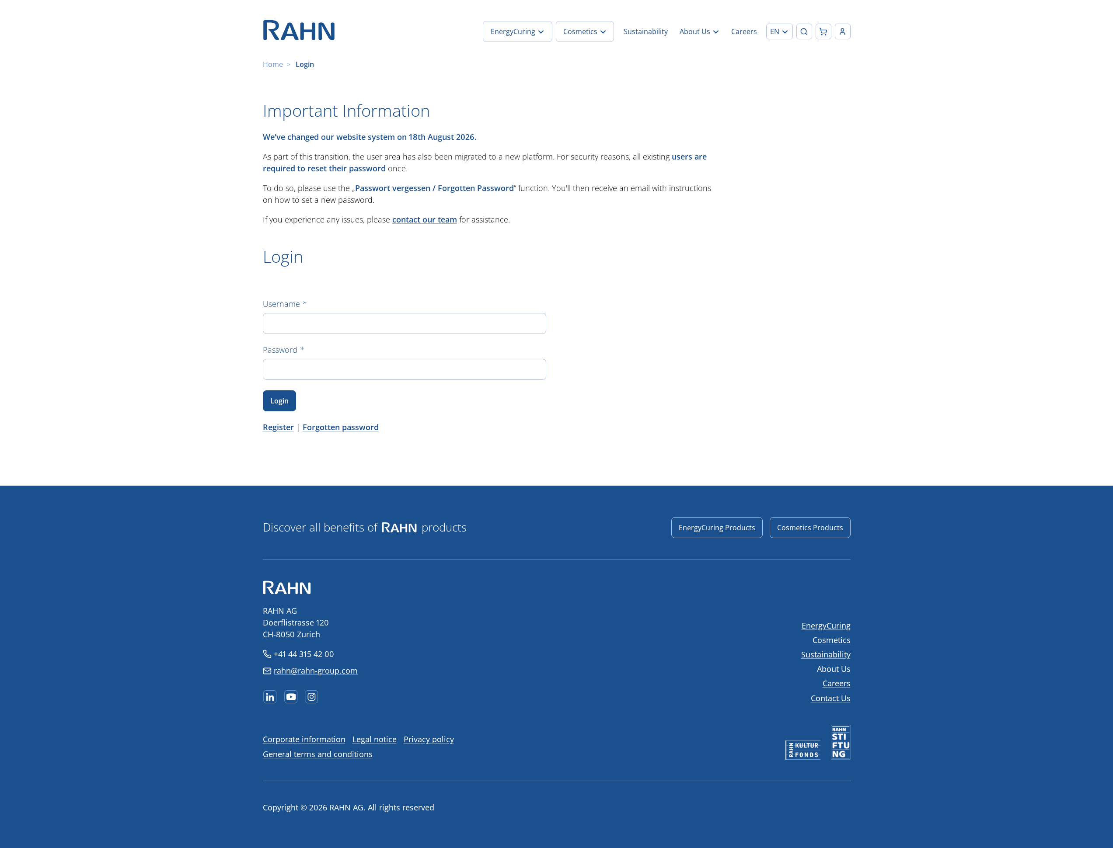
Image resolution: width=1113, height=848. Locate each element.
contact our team (424, 219)
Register (278, 427)
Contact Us (831, 698)
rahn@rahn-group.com (316, 670)
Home (273, 64)
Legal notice (374, 739)
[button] (779, 31)
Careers (837, 683)
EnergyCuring (826, 625)
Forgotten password (341, 427)
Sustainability (826, 654)
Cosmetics (832, 640)
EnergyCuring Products (717, 527)
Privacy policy (429, 739)
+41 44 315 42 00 (304, 654)
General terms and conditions (318, 754)
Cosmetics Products (810, 527)
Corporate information (304, 739)
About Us (834, 669)
